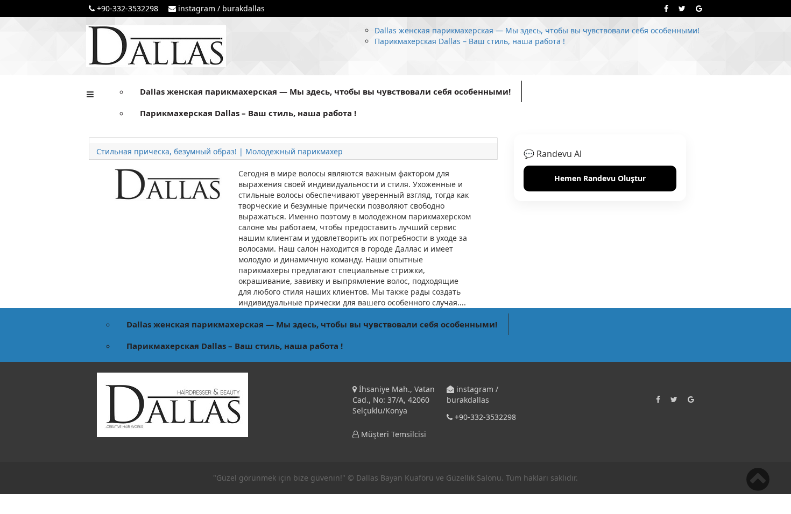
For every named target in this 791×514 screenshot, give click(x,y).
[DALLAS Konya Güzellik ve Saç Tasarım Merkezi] (156, 45)
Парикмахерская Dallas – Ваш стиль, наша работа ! (470, 41)
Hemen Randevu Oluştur (600, 178)
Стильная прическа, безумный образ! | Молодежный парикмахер (219, 151)
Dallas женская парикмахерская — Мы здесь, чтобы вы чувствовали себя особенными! (537, 30)
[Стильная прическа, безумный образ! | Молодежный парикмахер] (167, 184)
